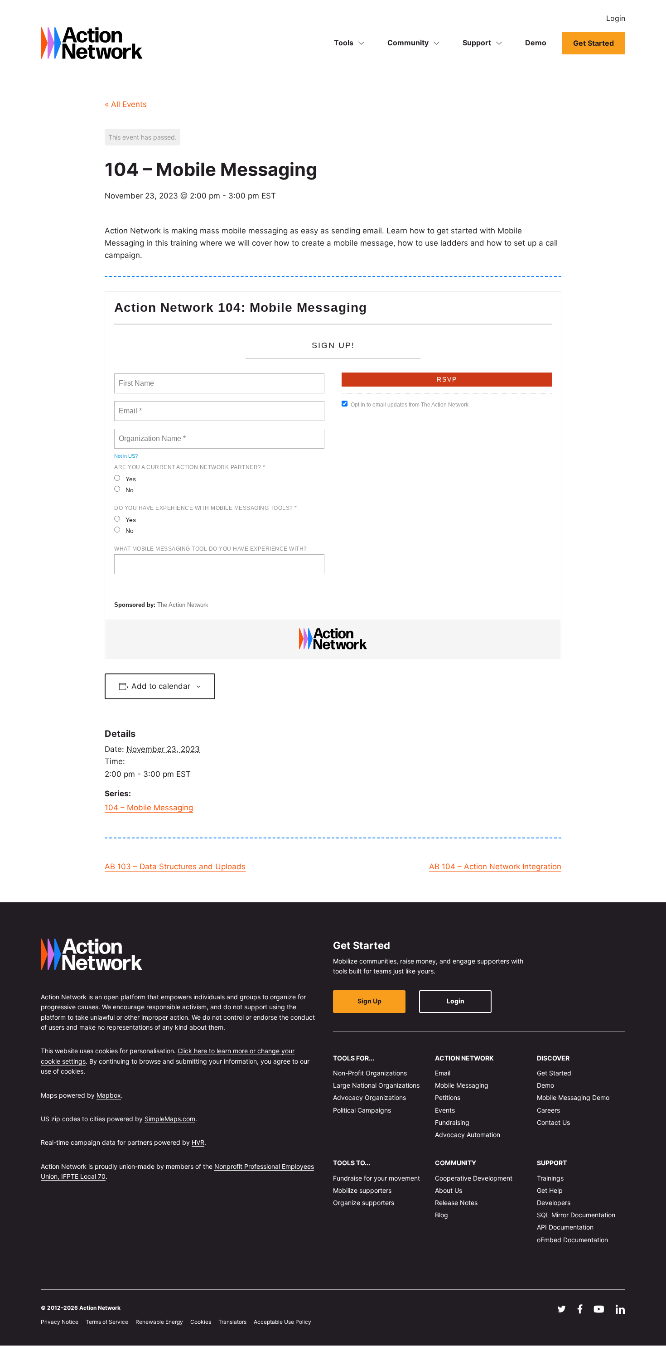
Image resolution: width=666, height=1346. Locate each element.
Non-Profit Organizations (370, 1073)
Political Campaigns (362, 1110)
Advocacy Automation (467, 1134)
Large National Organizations (376, 1085)
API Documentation (565, 1227)
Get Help (550, 1190)
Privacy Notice (59, 1321)
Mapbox (109, 1095)
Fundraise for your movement (376, 1178)
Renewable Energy (159, 1321)
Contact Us (553, 1122)
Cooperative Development (473, 1178)
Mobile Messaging (461, 1085)
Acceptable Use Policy (282, 1321)
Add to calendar (160, 686)
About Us (448, 1190)
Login (615, 18)
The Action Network (182, 604)
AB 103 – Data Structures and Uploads (175, 866)
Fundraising (452, 1122)
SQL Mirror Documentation (576, 1215)
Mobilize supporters (362, 1190)
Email (442, 1073)
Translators (232, 1321)
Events (445, 1110)
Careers (548, 1110)
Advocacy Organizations (369, 1098)
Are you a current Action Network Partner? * (189, 467)
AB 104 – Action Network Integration (495, 866)
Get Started (593, 43)
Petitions (447, 1098)
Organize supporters (363, 1202)
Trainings (550, 1178)
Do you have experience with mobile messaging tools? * (205, 508)
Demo (535, 42)
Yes (130, 479)
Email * (129, 405)
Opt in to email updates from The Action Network (409, 405)
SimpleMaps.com (170, 1119)
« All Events (126, 104)
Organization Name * (150, 433)
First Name (136, 378)
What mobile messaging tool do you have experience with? (210, 549)
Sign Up (369, 1001)
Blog (441, 1215)
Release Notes (456, 1202)
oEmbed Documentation (572, 1240)
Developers (553, 1202)
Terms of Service (107, 1321)
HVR (198, 1143)
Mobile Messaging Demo (573, 1098)
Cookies (200, 1321)
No (129, 490)
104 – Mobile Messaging (149, 807)
